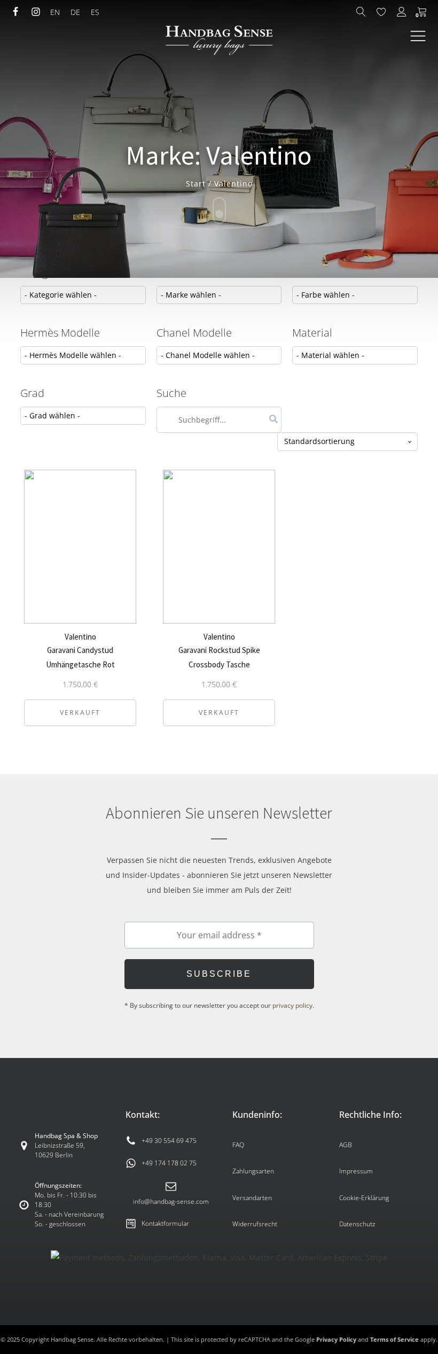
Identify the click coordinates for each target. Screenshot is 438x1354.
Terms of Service (394, 1339)
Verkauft (80, 712)
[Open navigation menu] (418, 36)
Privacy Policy (336, 1339)
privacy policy (292, 1005)
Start (196, 183)
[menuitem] (55, 12)
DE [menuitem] (75, 12)
